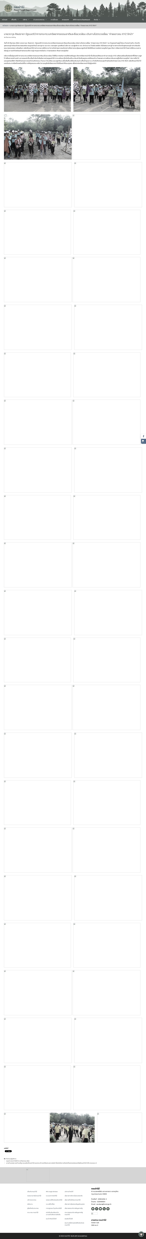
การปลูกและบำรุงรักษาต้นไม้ (54, 1208)
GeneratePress (82, 1236)
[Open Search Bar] (143, 20)
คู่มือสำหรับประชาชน (33, 1208)
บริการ (25, 19)
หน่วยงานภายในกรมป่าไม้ (34, 1196)
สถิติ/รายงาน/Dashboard (81, 19)
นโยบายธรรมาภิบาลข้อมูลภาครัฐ (74, 1208)
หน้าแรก (4, 19)
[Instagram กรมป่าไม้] (96, 1208)
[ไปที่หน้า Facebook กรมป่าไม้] (143, 436)
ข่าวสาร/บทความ (38, 19)
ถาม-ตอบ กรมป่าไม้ (32, 1212)
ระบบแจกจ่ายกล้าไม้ (51, 1196)
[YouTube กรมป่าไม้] (100, 1208)
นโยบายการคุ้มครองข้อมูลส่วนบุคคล (75, 1204)
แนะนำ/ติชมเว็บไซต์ (51, 1219)
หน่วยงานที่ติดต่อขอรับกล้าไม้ (54, 1200)
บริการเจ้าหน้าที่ (69, 1192)
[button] (143, 441)
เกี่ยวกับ (14, 19)
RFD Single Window (52, 1192)
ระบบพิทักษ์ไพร (50, 1204)
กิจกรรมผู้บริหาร (11, 1159)
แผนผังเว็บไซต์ (69, 1219)
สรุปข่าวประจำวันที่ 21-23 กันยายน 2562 (17, 1161)
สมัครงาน (30, 1204)
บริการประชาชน (31, 1200)
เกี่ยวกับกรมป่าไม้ (32, 1192)
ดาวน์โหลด (54, 19)
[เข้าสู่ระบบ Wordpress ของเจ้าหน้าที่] (108, 1208)
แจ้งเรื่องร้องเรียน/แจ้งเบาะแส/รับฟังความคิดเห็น (53, 1213)
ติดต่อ (96, 19)
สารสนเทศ (65, 19)
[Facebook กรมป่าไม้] (92, 1208)
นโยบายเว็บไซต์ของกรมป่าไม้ (72, 1200)
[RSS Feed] (104, 1208)
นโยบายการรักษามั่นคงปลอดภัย (73, 1196)
